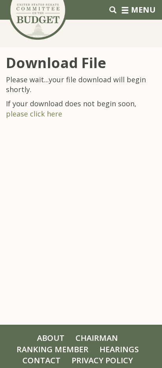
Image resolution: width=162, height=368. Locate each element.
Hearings (119, 349)
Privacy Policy (102, 360)
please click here (34, 113)
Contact (41, 360)
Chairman (96, 338)
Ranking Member (52, 349)
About (50, 338)
